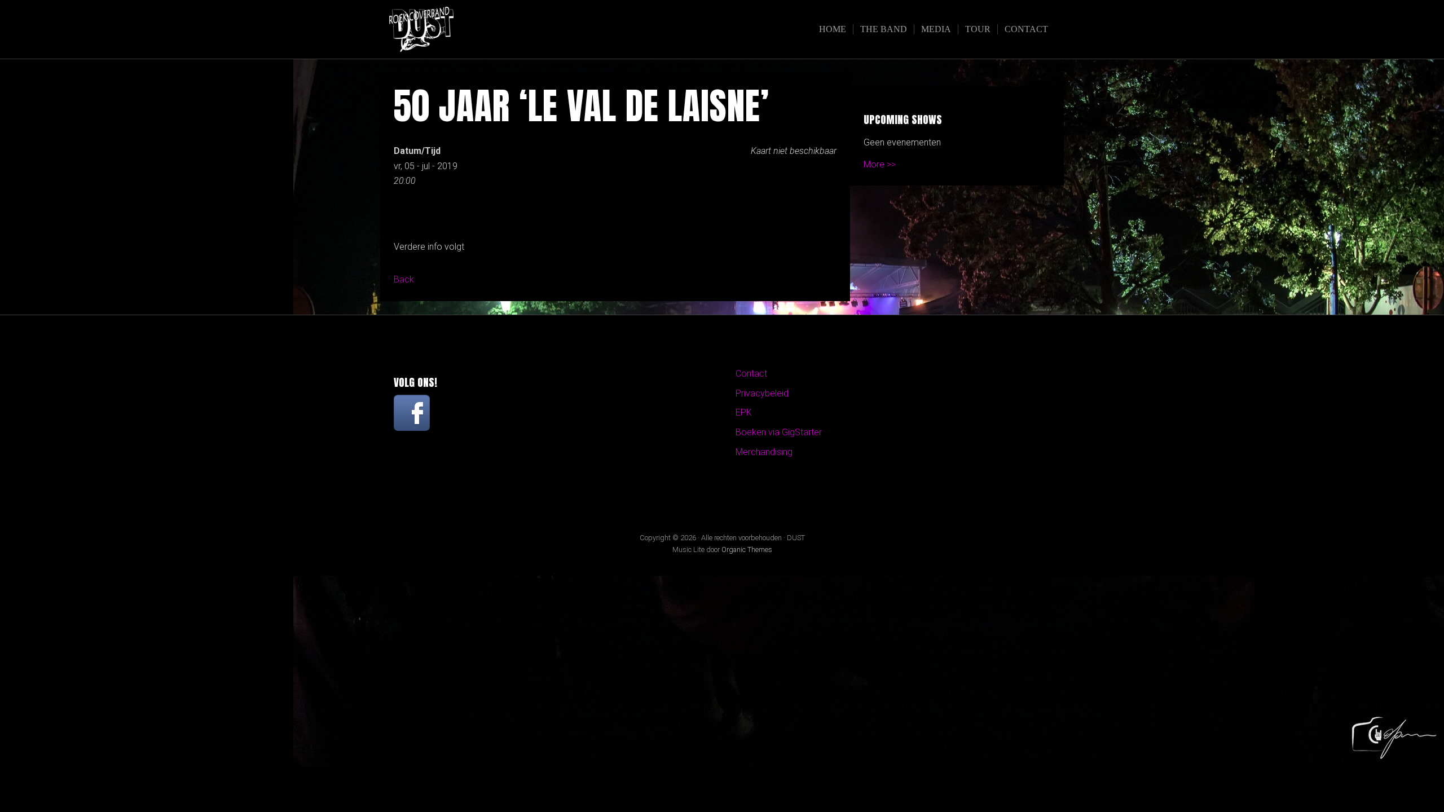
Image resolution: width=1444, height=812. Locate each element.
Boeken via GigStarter (779, 432)
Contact (1026, 29)
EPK (744, 412)
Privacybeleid (762, 393)
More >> (880, 164)
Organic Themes (746, 549)
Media (936, 29)
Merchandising (764, 452)
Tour (977, 29)
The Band (883, 29)
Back (404, 279)
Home (832, 29)
